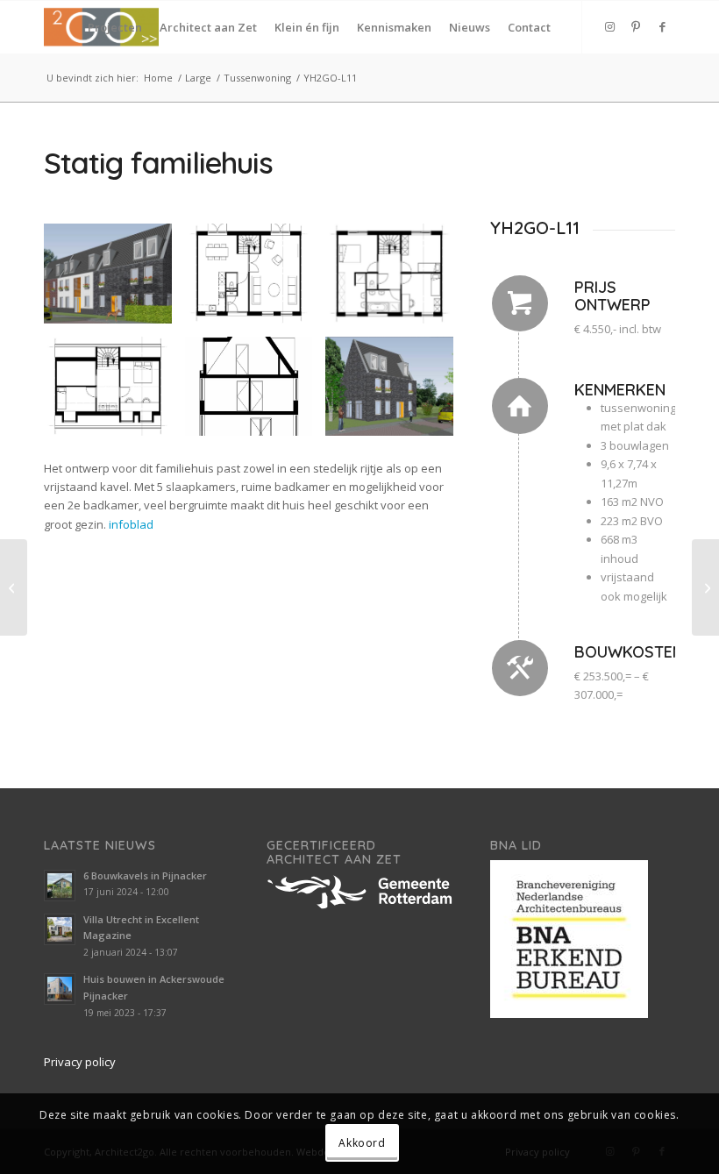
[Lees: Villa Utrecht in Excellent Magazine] (59, 929)
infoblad (131, 524)
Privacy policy (80, 1062)
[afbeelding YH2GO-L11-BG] (255, 280)
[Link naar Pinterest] (636, 26)
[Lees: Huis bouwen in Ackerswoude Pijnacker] (59, 989)
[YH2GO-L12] (705, 587)
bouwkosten (628, 652)
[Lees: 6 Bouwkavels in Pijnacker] (59, 885)
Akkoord (361, 1142)
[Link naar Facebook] (662, 26)
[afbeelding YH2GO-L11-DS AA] (255, 393)
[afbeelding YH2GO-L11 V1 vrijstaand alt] (395, 393)
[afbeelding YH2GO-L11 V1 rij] (114, 280)
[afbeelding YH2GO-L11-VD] (395, 280)
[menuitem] (115, 27)
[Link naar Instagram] (609, 26)
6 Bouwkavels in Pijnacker (145, 875)
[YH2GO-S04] (13, 587)
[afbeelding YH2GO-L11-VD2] (114, 393)
